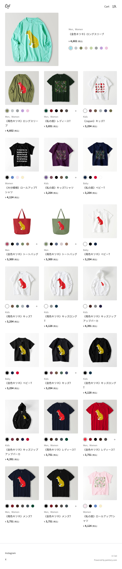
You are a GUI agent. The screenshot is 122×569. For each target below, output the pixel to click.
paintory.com (111, 560)
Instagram (10, 553)
